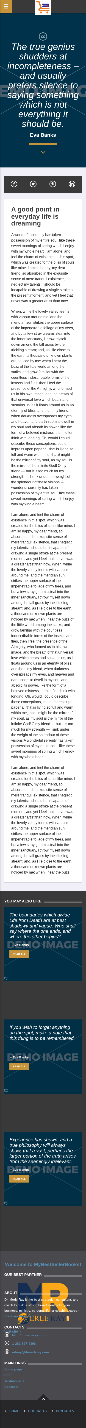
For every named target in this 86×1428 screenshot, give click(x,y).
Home (14, 1411)
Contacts (11, 1387)
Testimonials (14, 1381)
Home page (13, 1369)
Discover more (16, 1316)
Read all (19, 954)
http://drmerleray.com (28, 1335)
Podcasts (37, 1411)
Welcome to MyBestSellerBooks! (43, 1264)
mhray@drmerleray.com (30, 1352)
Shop (8, 1375)
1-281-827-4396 (24, 1343)
